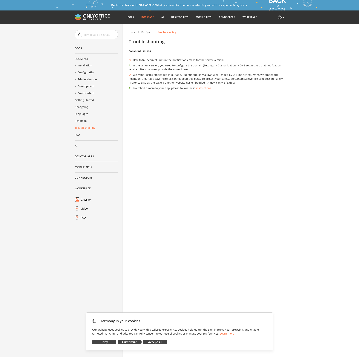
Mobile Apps (83, 167)
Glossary (86, 199)
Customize (129, 342)
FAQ (77, 134)
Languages (81, 114)
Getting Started (84, 100)
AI (76, 145)
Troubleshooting (85, 127)
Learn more (227, 333)
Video (84, 208)
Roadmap (81, 121)
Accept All (155, 342)
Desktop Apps (84, 156)
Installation (85, 65)
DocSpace (81, 59)
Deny (104, 342)
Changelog (81, 107)
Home (132, 32)
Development (86, 86)
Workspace (83, 188)
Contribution (86, 93)
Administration (87, 79)
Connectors (84, 177)
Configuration (86, 72)
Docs (78, 48)
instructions (203, 88)
